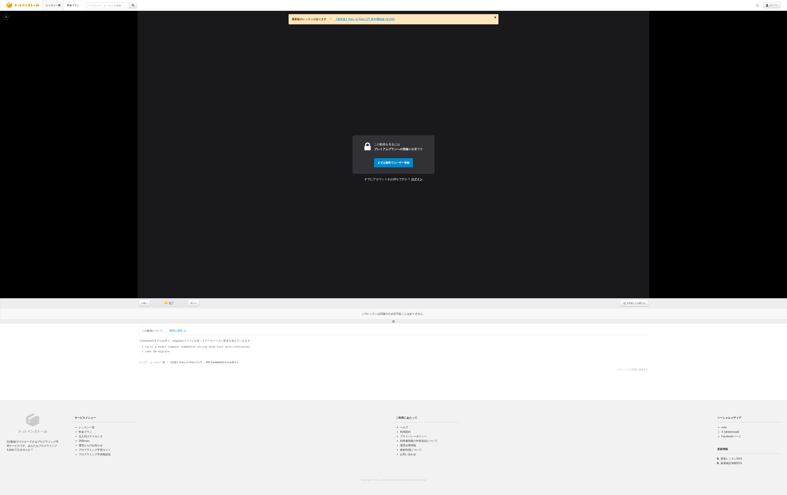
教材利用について (410, 449)
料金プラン (73, 5)
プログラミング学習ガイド (95, 449)
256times (84, 440)
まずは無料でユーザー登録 (393, 162)
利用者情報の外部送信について (418, 440)
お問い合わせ (408, 454)
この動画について (152, 330)
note (724, 427)
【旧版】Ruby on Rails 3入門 (185, 362)
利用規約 (405, 431)
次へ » (193, 303)
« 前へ (144, 303)
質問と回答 (177, 330)
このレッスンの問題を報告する (632, 369)
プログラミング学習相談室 (95, 454)
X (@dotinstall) (730, 431)
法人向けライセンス (91, 436)
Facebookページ (731, 436)
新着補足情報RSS (731, 463)
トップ (142, 362)
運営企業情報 (408, 445)
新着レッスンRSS (731, 458)
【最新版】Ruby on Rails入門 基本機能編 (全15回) (365, 19)
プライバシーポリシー (413, 436)
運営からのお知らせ (91, 445)
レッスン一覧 (53, 5)
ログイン (773, 5)
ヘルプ (404, 427)
